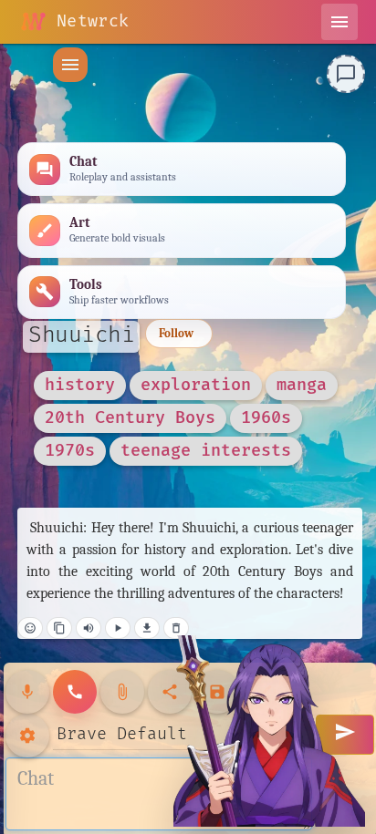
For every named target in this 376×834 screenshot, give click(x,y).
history (80, 385)
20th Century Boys (130, 417)
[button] (70, 64)
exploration (196, 385)
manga (302, 385)
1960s (266, 417)
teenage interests (205, 450)
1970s (70, 450)
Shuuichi (81, 335)
